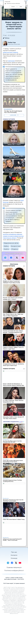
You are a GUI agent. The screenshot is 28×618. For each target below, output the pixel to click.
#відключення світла (11, 243)
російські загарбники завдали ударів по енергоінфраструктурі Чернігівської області (13, 236)
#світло (6, 249)
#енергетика (15, 246)
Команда (14, 558)
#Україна (14, 249)
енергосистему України (10, 52)
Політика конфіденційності (14, 570)
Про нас (14, 552)
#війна (6, 246)
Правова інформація (14, 567)
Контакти (14, 555)
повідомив (11, 61)
